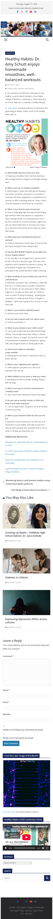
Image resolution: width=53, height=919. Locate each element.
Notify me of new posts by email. (18, 738)
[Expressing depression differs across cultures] (26, 591)
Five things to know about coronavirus (29, 490)
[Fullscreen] (47, 848)
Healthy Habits (12, 89)
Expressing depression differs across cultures (26, 620)
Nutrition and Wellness (26, 89)
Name (6, 690)
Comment (8, 656)
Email (6, 702)
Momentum (10, 53)
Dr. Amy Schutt (11, 108)
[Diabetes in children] (26, 550)
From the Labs (8, 812)
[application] (26, 837)
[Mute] (43, 848)
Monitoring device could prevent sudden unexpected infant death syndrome (28, 482)
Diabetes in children (16, 577)
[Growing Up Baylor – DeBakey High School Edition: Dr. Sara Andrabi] (26, 505)
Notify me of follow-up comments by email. (23, 729)
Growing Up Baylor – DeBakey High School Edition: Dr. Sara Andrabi (25, 534)
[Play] (6, 848)
